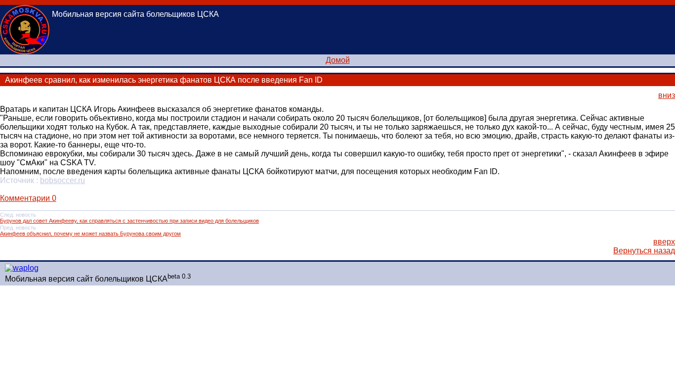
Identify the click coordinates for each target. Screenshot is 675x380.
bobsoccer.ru (62, 180)
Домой (338, 60)
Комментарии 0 (28, 198)
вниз (666, 95)
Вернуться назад (644, 250)
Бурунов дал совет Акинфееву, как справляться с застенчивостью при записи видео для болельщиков (129, 221)
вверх (664, 242)
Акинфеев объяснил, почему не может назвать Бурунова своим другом (90, 234)
